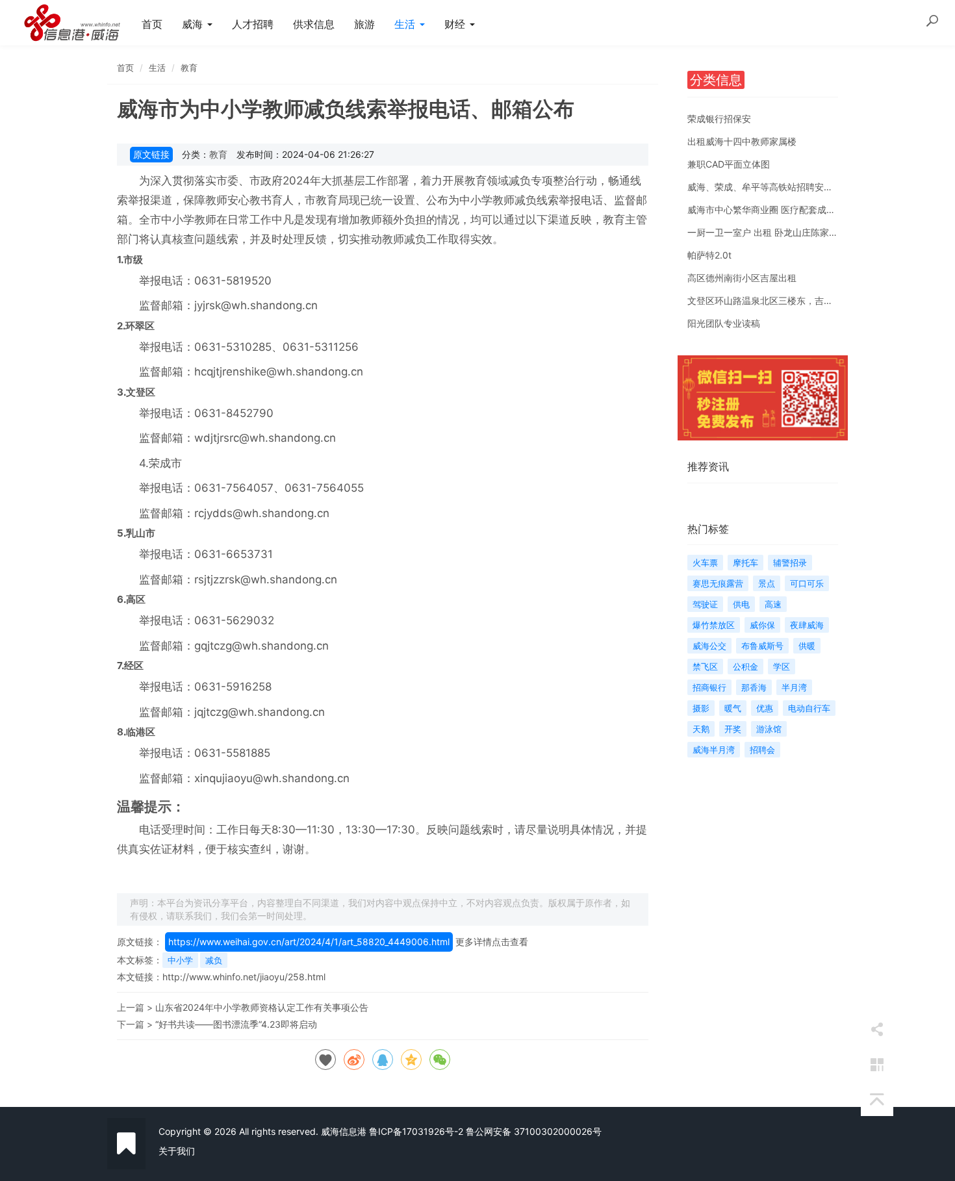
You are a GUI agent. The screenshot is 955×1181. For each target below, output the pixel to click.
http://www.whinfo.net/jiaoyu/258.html (243, 976)
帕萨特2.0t (709, 254)
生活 (406, 24)
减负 (213, 960)
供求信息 (314, 24)
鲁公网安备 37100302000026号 (534, 1131)
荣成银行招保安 (719, 118)
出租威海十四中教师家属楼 (741, 141)
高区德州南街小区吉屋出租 (741, 277)
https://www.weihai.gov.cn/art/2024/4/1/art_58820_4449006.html (309, 941)
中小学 (180, 960)
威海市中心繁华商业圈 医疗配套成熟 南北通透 (780, 209)
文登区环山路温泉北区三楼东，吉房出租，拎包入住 (792, 300)
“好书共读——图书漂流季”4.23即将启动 (236, 1024)
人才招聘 (253, 24)
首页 (152, 24)
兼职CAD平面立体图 (728, 164)
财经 (456, 24)
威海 (194, 24)
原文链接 (151, 154)
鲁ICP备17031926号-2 (416, 1131)
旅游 (364, 24)
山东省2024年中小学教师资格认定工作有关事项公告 (261, 1007)
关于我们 (177, 1150)
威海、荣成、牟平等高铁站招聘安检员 (764, 186)
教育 (189, 67)
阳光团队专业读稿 (723, 323)
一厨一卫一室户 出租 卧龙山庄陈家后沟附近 (776, 232)
